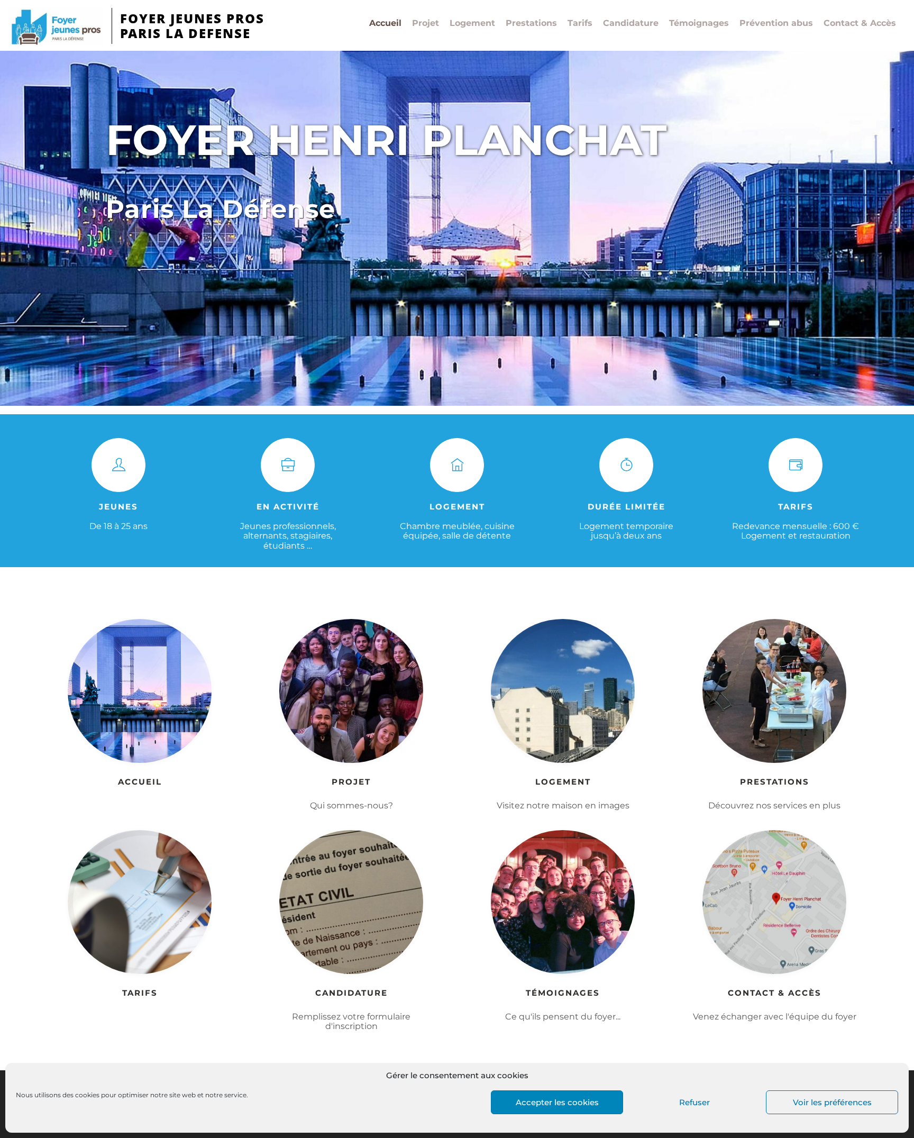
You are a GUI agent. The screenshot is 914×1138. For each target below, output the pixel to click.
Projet (425, 23)
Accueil (385, 23)
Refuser (694, 1102)
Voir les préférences (832, 1102)
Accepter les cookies (557, 1102)
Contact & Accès (860, 23)
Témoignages (699, 23)
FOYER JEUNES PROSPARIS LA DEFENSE (192, 26)
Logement (472, 23)
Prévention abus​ (776, 23)
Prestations (531, 23)
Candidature (631, 23)
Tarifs (580, 23)
